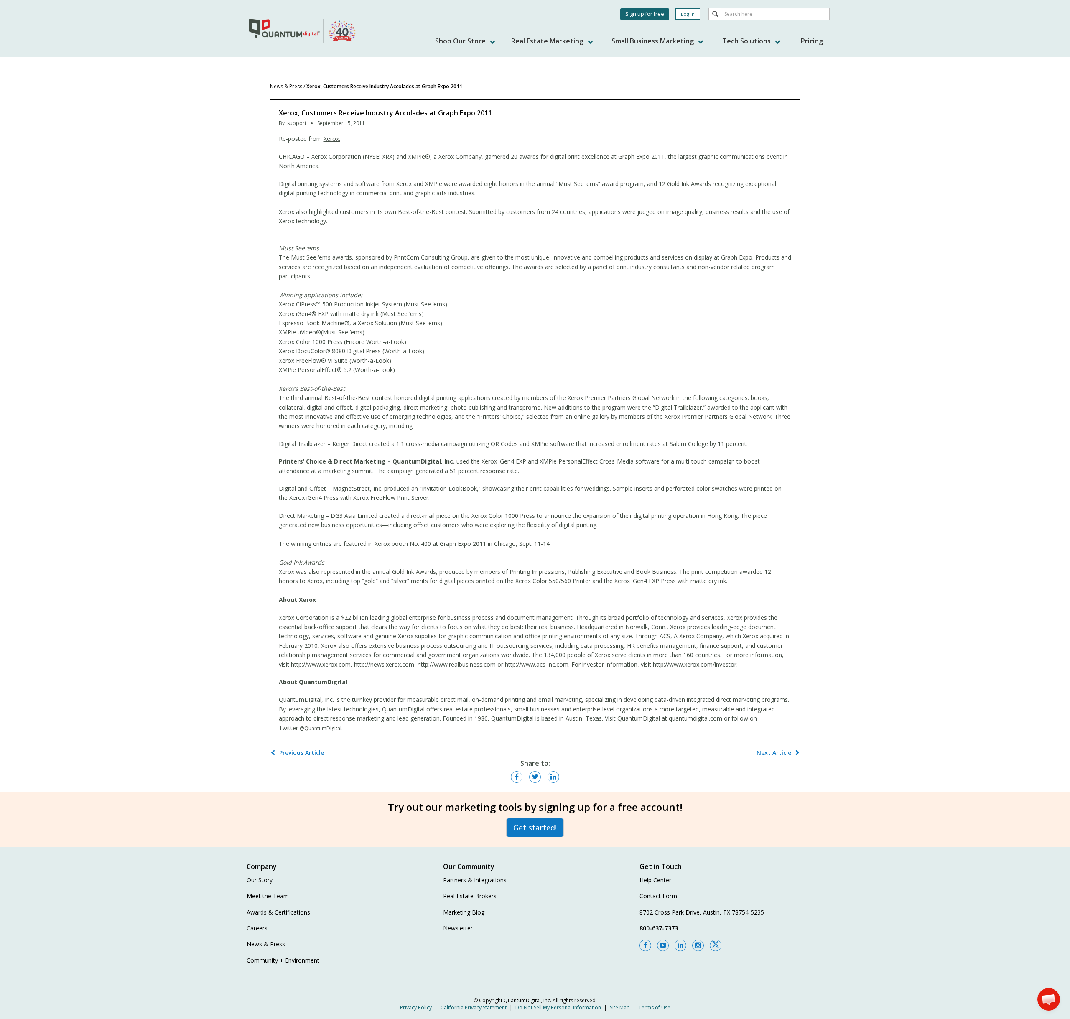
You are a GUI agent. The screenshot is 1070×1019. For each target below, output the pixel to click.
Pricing (812, 41)
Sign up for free (644, 14)
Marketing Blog (463, 912)
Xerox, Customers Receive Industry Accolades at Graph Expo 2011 (384, 86)
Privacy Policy (416, 1007)
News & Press (286, 86)
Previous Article (301, 753)
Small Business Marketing (653, 41)
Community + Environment (283, 960)
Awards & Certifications (278, 912)
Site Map (620, 1007)
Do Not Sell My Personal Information (558, 1007)
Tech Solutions (747, 41)
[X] (715, 945)
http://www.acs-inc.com (536, 664)
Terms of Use (654, 1007)
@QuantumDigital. (322, 728)
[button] (1048, 999)
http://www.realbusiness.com (457, 664)
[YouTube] (663, 945)
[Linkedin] (680, 945)
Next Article (774, 753)
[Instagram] (698, 945)
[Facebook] (645, 945)
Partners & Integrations (475, 880)
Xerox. (332, 139)
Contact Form (658, 896)
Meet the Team (268, 896)
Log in (688, 14)
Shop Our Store (461, 41)
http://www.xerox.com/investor (694, 664)
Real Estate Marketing (548, 41)
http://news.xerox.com (384, 664)
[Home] (303, 30)
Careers (257, 928)
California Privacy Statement (474, 1007)
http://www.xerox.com (321, 664)
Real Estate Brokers (470, 896)
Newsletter (458, 928)
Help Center (655, 880)
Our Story (260, 880)
